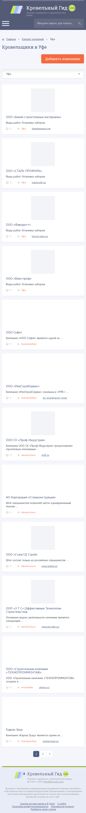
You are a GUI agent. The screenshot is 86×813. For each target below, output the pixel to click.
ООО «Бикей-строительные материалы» (33, 117)
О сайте (61, 803)
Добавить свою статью (43, 809)
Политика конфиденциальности (30, 806)
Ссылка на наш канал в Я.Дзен (37, 803)
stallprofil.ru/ (39, 182)
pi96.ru (45, 454)
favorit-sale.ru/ (40, 236)
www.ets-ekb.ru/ (50, 626)
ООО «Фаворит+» (18, 225)
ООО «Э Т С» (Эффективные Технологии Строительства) (33, 610)
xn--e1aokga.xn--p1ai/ (55, 397)
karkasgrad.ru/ (51, 741)
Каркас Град (14, 729)
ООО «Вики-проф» (19, 278)
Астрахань (27, 687)
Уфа (23, 128)
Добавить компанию (62, 59)
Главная (11, 39)
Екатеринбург (29, 343)
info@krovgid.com (53, 781)
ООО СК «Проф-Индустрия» (25, 440)
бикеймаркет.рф (41, 128)
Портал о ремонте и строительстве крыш (46, 10)
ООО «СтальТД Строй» (22, 554)
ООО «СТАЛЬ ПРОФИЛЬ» (24, 171)
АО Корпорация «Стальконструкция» (31, 497)
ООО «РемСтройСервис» (23, 386)
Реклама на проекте (62, 806)
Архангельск (28, 454)
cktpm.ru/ (44, 687)
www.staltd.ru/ (49, 566)
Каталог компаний (33, 39)
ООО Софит (14, 332)
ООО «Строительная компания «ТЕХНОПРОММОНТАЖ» (27, 670)
